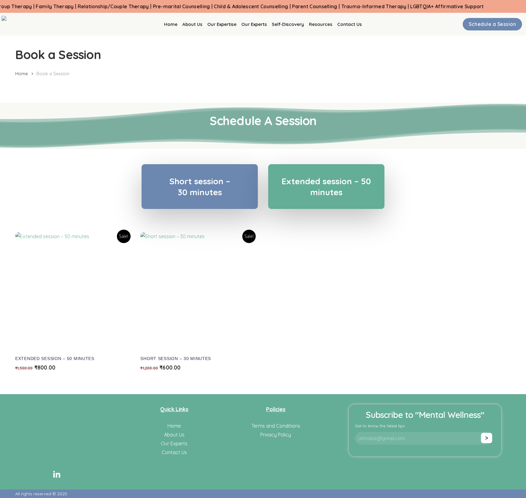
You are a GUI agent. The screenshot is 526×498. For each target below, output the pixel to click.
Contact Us (174, 452)
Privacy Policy (275, 435)
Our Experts (174, 443)
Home (21, 73)
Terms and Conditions (275, 426)
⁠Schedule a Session (492, 24)
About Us (174, 435)
